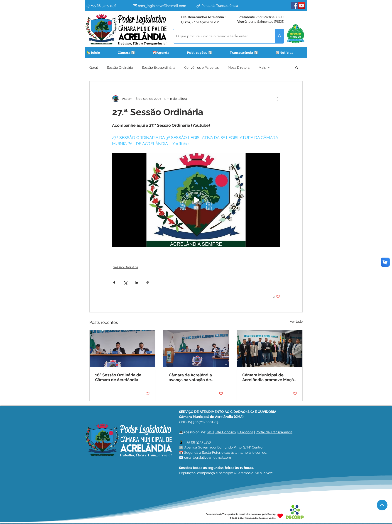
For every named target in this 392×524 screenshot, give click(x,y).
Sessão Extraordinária (158, 68)
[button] (132, 52)
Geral (93, 68)
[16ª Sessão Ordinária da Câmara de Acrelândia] (122, 348)
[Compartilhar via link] (147, 282)
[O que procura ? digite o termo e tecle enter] (279, 36)
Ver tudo (296, 321)
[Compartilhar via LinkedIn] (136, 282)
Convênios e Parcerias (201, 68)
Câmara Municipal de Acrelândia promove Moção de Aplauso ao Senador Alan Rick (269, 377)
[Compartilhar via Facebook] (114, 282)
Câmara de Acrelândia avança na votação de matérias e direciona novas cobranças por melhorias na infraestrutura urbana (196, 377)
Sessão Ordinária (120, 68)
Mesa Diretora (239, 68)
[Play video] (196, 200)
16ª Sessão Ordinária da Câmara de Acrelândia (118, 377)
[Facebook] (294, 5)
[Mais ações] (277, 98)
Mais (262, 68)
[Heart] (280, 516)
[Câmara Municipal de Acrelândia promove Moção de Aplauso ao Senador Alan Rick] (269, 348)
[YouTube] (301, 5)
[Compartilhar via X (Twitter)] (125, 282)
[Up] (382, 505)
